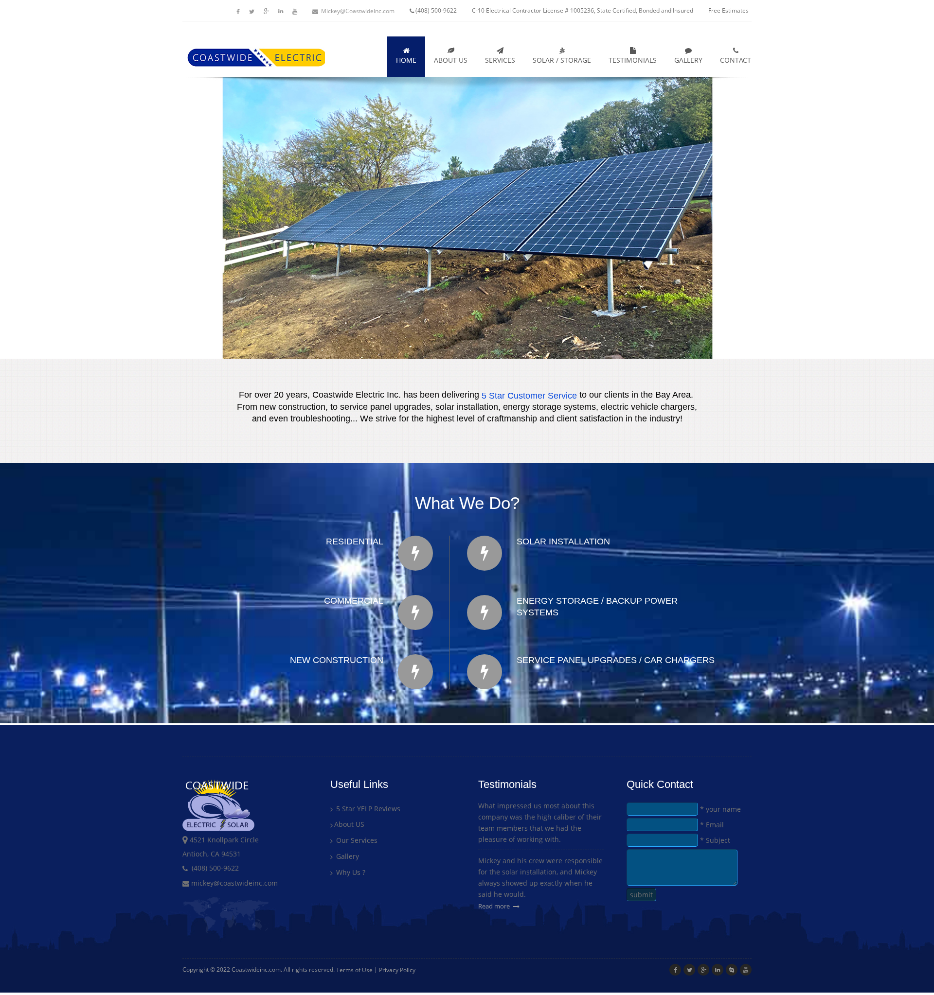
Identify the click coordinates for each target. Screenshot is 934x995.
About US (349, 824)
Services (500, 60)
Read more (494, 906)
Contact (735, 60)
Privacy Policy (397, 970)
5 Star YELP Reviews (367, 808)
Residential (354, 541)
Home (406, 60)
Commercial (353, 601)
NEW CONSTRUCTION (336, 660)
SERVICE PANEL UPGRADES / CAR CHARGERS (616, 660)
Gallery (688, 60)
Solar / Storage (562, 60)
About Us (450, 60)
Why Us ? (349, 872)
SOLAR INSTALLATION (563, 541)
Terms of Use (354, 970)
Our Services (355, 840)
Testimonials (633, 60)
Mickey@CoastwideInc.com (358, 11)
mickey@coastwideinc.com (233, 883)
